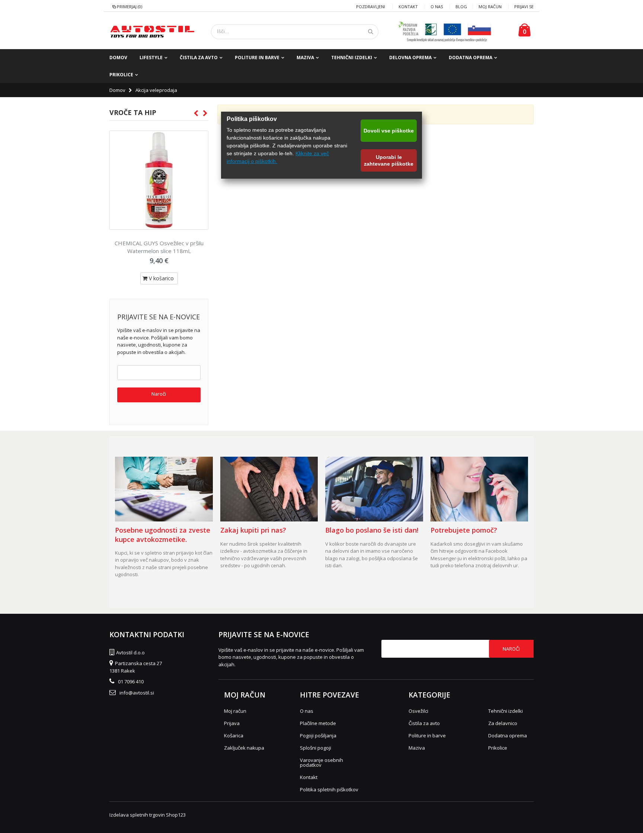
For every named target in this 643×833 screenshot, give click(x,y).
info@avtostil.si (136, 692)
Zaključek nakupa (244, 747)
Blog (461, 6)
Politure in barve (257, 57)
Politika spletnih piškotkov (329, 789)
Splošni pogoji (315, 747)
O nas (437, 6)
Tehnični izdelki (351, 57)
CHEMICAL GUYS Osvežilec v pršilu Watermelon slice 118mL (159, 247)
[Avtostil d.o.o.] (152, 31)
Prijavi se (524, 6)
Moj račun (490, 6)
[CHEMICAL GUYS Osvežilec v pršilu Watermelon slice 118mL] (159, 180)
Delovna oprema (410, 57)
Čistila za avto (199, 57)
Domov (117, 90)
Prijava (232, 723)
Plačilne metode (318, 723)
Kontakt (408, 6)
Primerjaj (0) (129, 6)
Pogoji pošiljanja (318, 735)
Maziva (305, 57)
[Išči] (370, 32)
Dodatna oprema (470, 57)
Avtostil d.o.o (130, 652)
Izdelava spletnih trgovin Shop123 (147, 814)
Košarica (233, 735)
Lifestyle (151, 57)
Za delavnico (502, 723)
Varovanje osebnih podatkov (321, 762)
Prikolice (121, 74)
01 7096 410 (131, 681)
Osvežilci (418, 711)
